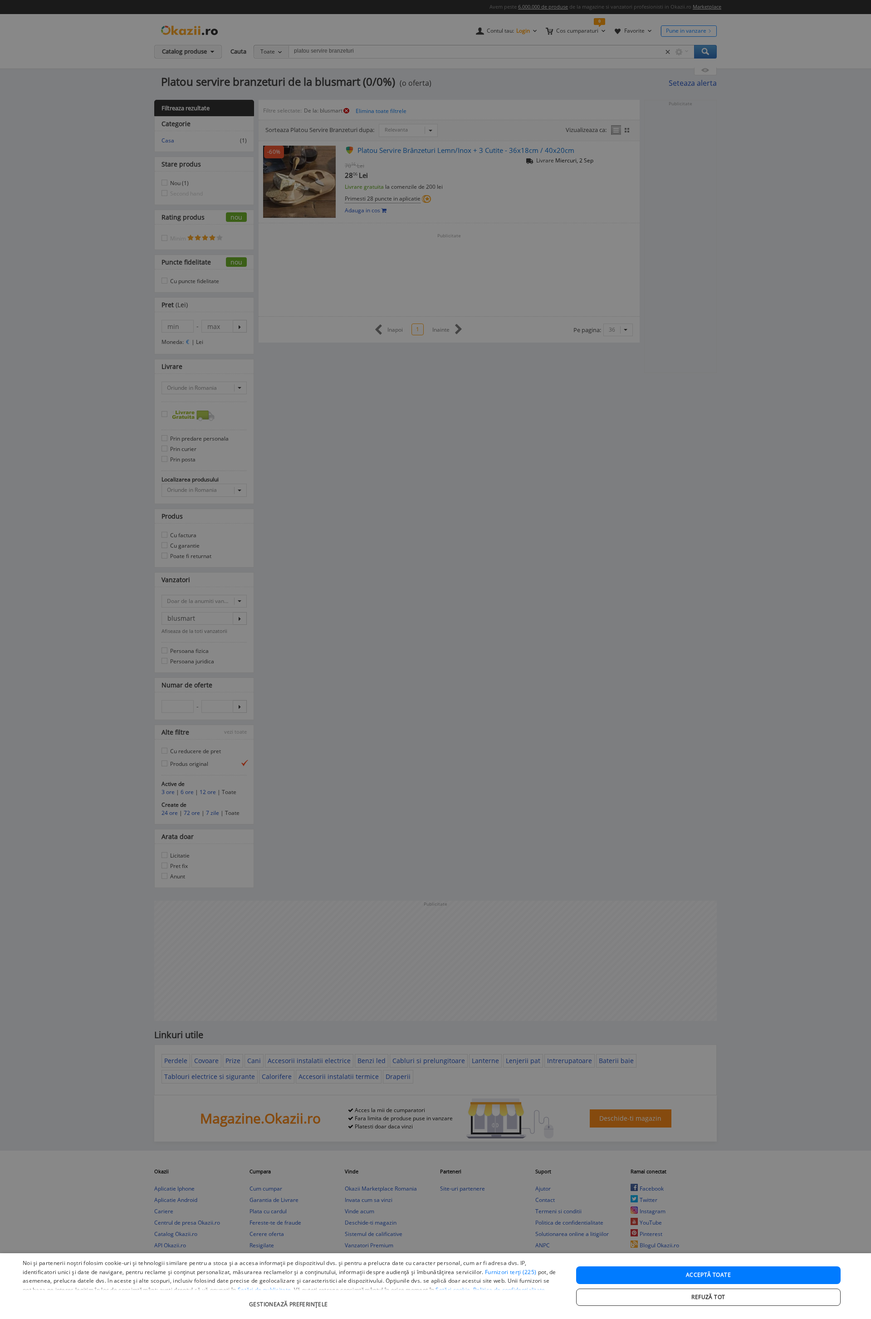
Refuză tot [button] (708, 1297)
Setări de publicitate (264, 1290)
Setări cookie (453, 1290)
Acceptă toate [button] (708, 1275)
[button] (290, 1299)
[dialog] (435, 1286)
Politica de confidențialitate (509, 1290)
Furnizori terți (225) (510, 1272)
